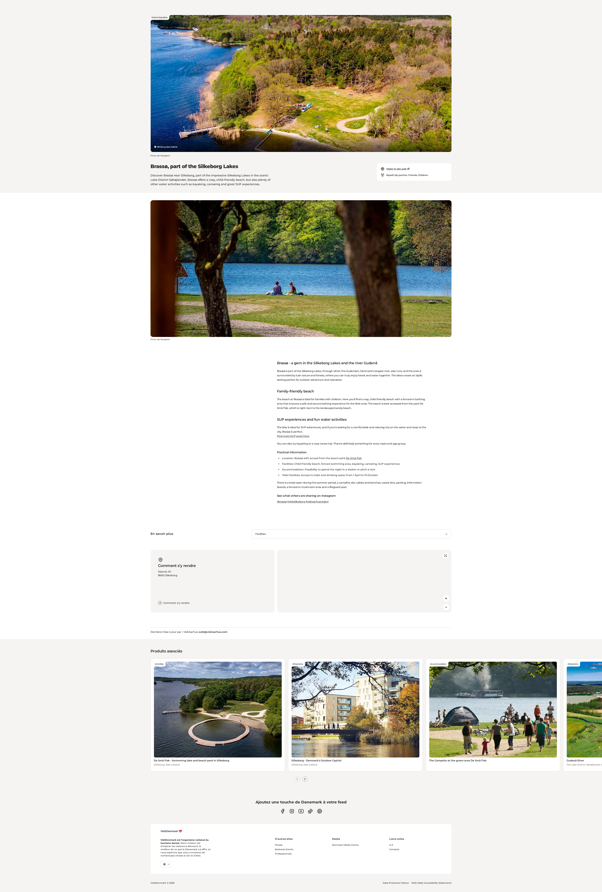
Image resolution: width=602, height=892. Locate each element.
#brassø (282, 501)
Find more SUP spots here (293, 436)
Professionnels (283, 853)
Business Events (284, 849)
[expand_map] (445, 555)
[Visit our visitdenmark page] (301, 811)
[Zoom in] (446, 598)
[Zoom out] (446, 607)
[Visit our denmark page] (282, 811)
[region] (364, 581)
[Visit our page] (292, 811)
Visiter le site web (396, 168)
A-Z (391, 845)
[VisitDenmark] (171, 831)
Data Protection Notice (396, 882)
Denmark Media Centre (345, 845)
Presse (279, 845)
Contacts (394, 849)
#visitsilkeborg (296, 501)
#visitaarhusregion (317, 501)
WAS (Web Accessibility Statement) (431, 882)
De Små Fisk (354, 458)
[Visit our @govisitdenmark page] (310, 811)
